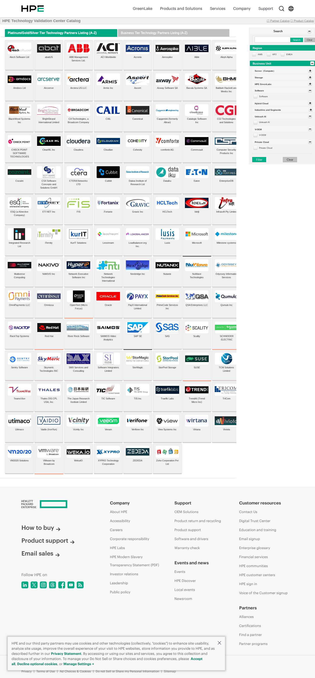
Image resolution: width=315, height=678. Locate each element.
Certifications (250, 626)
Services (217, 8)
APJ (274, 54)
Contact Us (248, 512)
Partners (248, 607)
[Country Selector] (291, 8)
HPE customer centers (257, 575)
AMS (260, 54)
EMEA (289, 54)
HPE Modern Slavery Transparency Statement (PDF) (134, 561)
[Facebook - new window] (61, 584)
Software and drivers (191, 539)
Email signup (249, 539)
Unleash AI (264, 122)
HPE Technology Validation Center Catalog (41, 21)
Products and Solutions (181, 8)
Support (265, 8)
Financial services (253, 557)
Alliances (246, 617)
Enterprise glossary (254, 548)
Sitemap (170, 671)
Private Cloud (265, 148)
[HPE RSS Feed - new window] (80, 584)
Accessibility (120, 521)
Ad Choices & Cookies (75, 671)
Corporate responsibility (129, 539)
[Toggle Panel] (309, 31)
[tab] (61, 33)
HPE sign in (248, 584)
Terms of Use (45, 671)
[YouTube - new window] (71, 584)
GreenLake (142, 8)
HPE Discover (185, 580)
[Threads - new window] (52, 584)
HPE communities (253, 566)
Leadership (119, 583)
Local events (184, 589)
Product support (44, 540)
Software (263, 96)
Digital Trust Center (254, 521)
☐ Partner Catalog (278, 21)
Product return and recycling (197, 521)
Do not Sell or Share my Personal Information (127, 671)
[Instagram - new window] (43, 584)
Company (242, 8)
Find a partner (250, 635)
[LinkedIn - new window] (24, 584)
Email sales (37, 553)
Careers (116, 530)
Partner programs (253, 644)
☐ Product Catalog (302, 21)
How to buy (37, 528)
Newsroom (183, 598)
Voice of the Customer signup (263, 593)
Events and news (191, 562)
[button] (219, 643)
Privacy (26, 671)
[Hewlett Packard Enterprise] (32, 8)
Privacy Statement (66, 653)
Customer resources (260, 503)
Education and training (257, 530)
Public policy (120, 592)
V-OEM (262, 135)
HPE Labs (117, 548)
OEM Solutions (186, 512)
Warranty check (187, 548)
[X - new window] (34, 584)
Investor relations (124, 574)
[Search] (281, 8)
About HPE (118, 512)
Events (179, 571)
